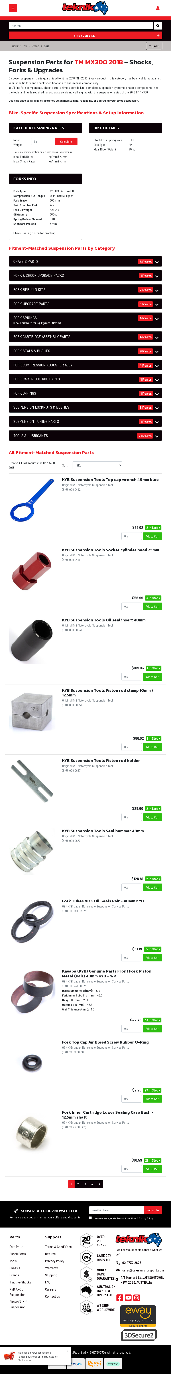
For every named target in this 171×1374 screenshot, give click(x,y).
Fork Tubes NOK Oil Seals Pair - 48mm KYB (103, 901)
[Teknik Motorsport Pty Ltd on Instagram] (136, 1299)
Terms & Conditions (126, 1218)
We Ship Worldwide (106, 1307)
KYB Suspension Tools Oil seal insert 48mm (104, 620)
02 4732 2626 (131, 1263)
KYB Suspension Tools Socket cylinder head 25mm (110, 550)
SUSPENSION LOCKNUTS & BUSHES (41, 407)
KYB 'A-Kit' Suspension (17, 1292)
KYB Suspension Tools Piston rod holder (101, 760)
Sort (64, 465)
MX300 (35, 46)
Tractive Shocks (20, 1282)
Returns (50, 1253)
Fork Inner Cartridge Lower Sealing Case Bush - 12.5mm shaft (107, 1114)
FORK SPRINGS (37, 320)
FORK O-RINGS (24, 393)
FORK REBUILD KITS (29, 289)
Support (53, 1237)
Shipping (51, 1275)
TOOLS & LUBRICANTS (30, 435)
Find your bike (84, 35)
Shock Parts (18, 1253)
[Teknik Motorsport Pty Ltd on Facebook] (119, 1299)
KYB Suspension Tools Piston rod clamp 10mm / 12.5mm (107, 692)
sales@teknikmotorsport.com (143, 1270)
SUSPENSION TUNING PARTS (36, 421)
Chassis (15, 1268)
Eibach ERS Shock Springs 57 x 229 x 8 (38, 1356)
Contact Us (52, 1296)
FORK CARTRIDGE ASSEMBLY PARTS (41, 336)
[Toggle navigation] (13, 8)
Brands (14, 1275)
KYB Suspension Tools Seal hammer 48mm (103, 831)
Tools (13, 1261)
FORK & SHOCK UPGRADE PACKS (38, 275)
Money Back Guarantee (105, 1274)
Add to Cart (152, 536)
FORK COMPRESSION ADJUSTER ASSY (43, 365)
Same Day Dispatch (104, 1257)
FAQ (47, 1282)
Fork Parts (16, 1246)
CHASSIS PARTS (25, 261)
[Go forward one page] (99, 1184)
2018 (46, 46)
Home (15, 46)
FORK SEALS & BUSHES (31, 350)
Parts (15, 1237)
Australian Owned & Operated (106, 1290)
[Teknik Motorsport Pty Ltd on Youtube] (128, 1299)
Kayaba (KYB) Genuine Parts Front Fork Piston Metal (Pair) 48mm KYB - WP (106, 973)
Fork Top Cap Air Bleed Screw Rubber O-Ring (105, 1042)
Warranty (51, 1268)
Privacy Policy (145, 1218)
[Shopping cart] (157, 8)
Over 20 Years (101, 1240)
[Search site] (157, 26)
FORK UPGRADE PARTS (31, 303)
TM (25, 46)
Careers (50, 1289)
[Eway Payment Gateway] (138, 1316)
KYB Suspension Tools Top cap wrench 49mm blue (110, 479)
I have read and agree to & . (123, 1218)
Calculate (66, 141)
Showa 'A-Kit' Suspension (18, 1304)
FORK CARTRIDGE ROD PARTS (36, 379)
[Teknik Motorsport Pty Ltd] (85, 8)
